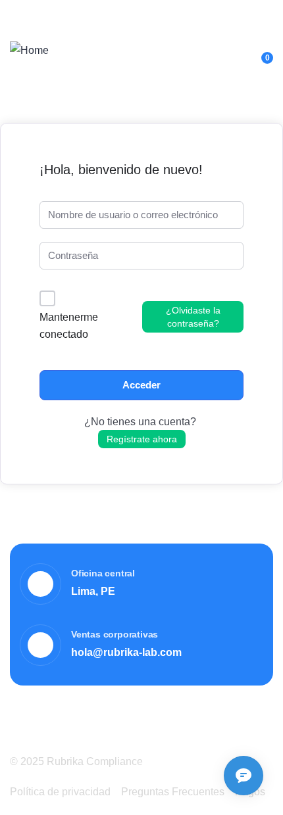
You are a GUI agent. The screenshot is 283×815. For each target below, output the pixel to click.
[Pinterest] (155, 11)
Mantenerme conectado (68, 326)
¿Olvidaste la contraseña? (193, 317)
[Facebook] (110, 11)
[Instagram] (177, 11)
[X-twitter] (133, 11)
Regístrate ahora (142, 439)
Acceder (141, 384)
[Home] (29, 50)
